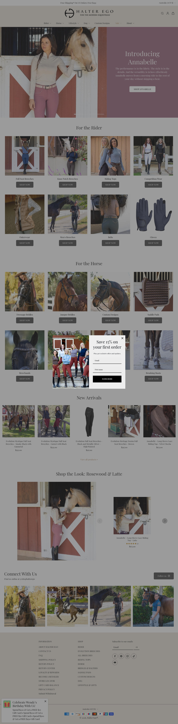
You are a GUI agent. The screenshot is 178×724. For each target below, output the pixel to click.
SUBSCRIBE (107, 379)
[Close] (122, 338)
